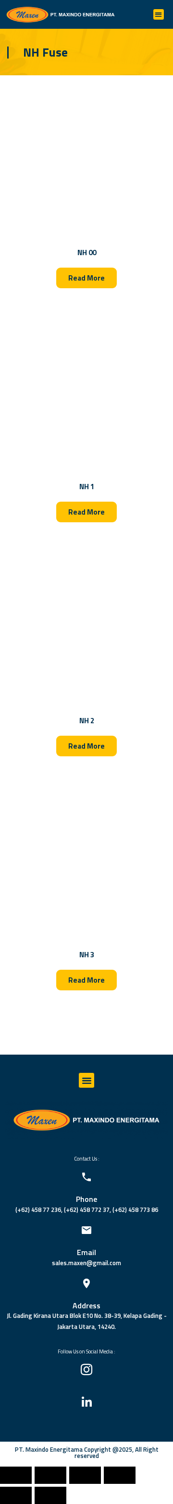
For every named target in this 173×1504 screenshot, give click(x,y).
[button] (159, 15)
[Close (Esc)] (16, 1475)
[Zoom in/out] (120, 1475)
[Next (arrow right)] (50, 1495)
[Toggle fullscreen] (85, 1475)
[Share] (50, 1475)
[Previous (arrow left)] (16, 1495)
